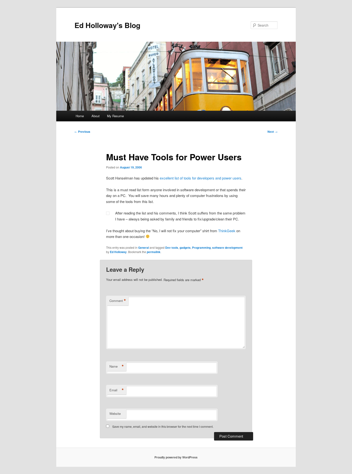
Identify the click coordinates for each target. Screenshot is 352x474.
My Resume (115, 116)
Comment (117, 301)
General (143, 247)
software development (227, 247)
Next (272, 131)
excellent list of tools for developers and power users (200, 177)
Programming (201, 247)
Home (80, 116)
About (95, 116)
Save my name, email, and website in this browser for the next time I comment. (162, 426)
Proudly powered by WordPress (176, 457)
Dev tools (171, 247)
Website (115, 413)
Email (116, 390)
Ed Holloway (118, 252)
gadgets (185, 247)
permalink (153, 252)
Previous (82, 131)
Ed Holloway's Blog (107, 25)
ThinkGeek (226, 230)
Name (116, 366)
